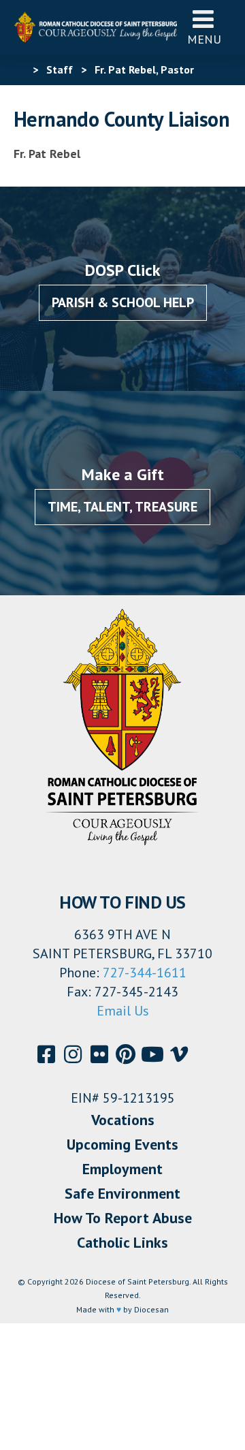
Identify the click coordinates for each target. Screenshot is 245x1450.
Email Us (123, 1011)
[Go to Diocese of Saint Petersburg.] (19, 69)
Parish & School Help (123, 302)
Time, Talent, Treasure (122, 507)
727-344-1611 (144, 972)
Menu (204, 39)
